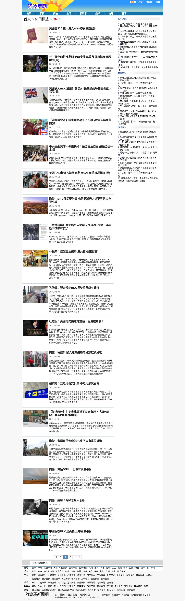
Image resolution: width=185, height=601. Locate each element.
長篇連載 (95, 579)
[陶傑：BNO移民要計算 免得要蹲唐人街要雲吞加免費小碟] (35, 205)
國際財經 (83, 568)
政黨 (79, 571)
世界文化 (46, 579)
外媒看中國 (49, 571)
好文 (90, 571)
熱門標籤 (42, 19)
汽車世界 (71, 586)
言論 (40, 571)
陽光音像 (131, 590)
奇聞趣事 (101, 586)
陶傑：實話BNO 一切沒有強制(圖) (70, 469)
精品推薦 (101, 582)
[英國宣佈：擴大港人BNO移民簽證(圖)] (35, 35)
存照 (108, 571)
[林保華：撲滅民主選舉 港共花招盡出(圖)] (35, 258)
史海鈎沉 (52, 575)
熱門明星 (62, 582)
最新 (34, 568)
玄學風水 (91, 575)
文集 (73, 571)
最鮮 (34, 586)
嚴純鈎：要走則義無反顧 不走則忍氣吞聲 (74, 383)
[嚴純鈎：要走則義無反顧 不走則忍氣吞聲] (35, 390)
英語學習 (66, 579)
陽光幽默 (101, 590)
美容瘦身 (140, 575)
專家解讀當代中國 (66, 590)
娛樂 (97, 13)
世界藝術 (75, 579)
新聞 (42, 13)
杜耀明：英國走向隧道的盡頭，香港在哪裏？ (76, 321)
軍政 (40, 568)
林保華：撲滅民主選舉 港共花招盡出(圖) (73, 251)
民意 (114, 571)
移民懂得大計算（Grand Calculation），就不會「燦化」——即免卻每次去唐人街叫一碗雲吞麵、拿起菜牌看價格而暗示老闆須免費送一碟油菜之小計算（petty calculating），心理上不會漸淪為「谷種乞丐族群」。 (81, 212)
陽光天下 (111, 590)
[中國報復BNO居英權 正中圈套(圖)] (35, 538)
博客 (124, 13)
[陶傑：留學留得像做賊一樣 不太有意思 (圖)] (35, 447)
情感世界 (52, 586)
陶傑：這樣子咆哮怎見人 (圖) (67, 500)
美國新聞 (48, 568)
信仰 (143, 568)
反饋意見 (116, 595)
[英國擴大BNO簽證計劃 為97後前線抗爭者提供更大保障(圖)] (35, 95)
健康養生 (42, 575)
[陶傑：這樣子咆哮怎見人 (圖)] (35, 507)
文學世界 (85, 579)
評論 (55, 13)
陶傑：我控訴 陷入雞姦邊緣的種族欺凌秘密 (75, 352)
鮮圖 (146, 586)
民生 (114, 568)
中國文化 (120, 575)
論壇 (111, 13)
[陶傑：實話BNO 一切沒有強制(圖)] (35, 476)
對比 (102, 571)
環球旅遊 (128, 586)
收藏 (140, 2)
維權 (120, 568)
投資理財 (36, 579)
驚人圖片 (36, 590)
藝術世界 (130, 575)
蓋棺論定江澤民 (49, 590)
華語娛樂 (52, 582)
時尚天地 (91, 586)
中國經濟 (63, 568)
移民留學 (81, 586)
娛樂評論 (91, 582)
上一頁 (59, 557)
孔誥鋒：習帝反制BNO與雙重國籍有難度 (74, 287)
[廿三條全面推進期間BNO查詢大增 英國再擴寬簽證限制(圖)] (35, 63)
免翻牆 (149, 2)
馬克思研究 (81, 590)
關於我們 (106, 595)
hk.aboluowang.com (63, 597)
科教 (102, 568)
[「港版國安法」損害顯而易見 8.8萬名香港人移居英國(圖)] (35, 127)
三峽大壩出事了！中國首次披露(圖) (136, 24)
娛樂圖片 (111, 582)
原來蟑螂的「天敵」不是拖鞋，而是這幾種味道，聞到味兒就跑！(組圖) (138, 179)
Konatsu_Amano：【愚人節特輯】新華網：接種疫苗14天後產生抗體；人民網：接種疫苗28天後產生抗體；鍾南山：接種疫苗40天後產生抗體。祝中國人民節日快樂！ (80, 239)
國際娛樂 (81, 582)
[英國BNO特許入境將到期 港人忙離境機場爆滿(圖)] (35, 179)
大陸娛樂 (42, 582)
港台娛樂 (71, 582)
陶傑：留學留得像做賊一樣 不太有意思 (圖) (75, 440)
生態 (131, 568)
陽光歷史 (92, 590)
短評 (85, 571)
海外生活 (81, 575)
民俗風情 (138, 586)
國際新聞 (73, 568)
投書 (96, 571)
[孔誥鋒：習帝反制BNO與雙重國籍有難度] (35, 294)
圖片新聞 (151, 568)
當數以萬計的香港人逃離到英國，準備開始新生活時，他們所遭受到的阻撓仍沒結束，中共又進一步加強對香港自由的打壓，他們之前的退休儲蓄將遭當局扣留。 (80, 160)
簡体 (158, 2)
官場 (108, 568)
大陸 (55, 568)
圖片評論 (121, 571)
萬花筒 (110, 586)
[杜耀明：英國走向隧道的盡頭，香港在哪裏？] (35, 328)
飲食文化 (42, 586)
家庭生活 (62, 575)
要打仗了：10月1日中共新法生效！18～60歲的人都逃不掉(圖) (137, 112)
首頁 (29, 13)
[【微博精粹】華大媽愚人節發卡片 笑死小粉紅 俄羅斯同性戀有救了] (35, 232)
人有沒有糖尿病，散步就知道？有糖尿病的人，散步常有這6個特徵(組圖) (137, 32)
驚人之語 (60, 571)
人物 (91, 568)
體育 (125, 568)
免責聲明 (126, 595)
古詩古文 (150, 575)
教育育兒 (111, 575)
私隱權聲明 (137, 595)
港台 (137, 568)
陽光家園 (121, 590)
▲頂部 (147, 595)
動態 (67, 571)
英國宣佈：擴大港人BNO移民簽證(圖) (72, 28)
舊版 (133, 2)
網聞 (97, 568)
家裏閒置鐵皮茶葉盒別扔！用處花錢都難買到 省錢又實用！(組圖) (137, 169)
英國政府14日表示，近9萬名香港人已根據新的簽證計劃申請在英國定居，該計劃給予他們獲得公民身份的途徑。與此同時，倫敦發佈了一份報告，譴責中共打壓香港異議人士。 (80, 134)
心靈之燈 (71, 575)
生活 (68, 13)
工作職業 (101, 575)
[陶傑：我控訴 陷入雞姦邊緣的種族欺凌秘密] (35, 359)
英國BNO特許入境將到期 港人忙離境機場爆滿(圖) (79, 172)
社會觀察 (62, 586)
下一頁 (77, 557)
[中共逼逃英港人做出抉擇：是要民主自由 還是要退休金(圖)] (35, 153)
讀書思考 (56, 579)
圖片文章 (105, 579)
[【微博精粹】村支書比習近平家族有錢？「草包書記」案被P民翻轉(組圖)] (35, 418)
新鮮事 (83, 13)
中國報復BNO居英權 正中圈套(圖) (70, 531)
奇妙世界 (118, 586)
